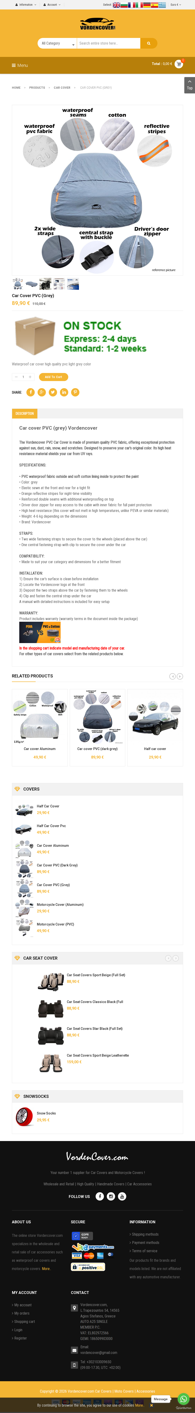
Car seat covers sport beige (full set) (73, 975)
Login (18, 1330)
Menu (22, 65)
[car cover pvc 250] (97, 190)
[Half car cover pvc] (24, 829)
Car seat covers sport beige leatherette (75, 1055)
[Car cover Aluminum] (24, 849)
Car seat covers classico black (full (72, 1002)
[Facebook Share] (30, 392)
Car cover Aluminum (40, 749)
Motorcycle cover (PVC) (55, 924)
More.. (46, 1268)
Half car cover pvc (51, 826)
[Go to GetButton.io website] (183, 1408)
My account (23, 1305)
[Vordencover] (97, 19)
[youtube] (122, 1196)
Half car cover (155, 749)
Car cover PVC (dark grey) (97, 749)
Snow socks (46, 1113)
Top (190, 88)
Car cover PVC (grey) (53, 885)
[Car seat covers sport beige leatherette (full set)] (28, 1062)
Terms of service (144, 1251)
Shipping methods (145, 1234)
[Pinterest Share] (75, 392)
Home (16, 87)
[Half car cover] (24, 809)
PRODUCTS (37, 87)
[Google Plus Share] (42, 392)
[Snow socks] (24, 1116)
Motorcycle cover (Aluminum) (60, 905)
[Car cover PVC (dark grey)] (24, 868)
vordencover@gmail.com (98, 1352)
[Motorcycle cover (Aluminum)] (24, 908)
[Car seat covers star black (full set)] (28, 1036)
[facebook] (100, 1196)
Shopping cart (24, 1321)
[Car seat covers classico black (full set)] (28, 1009)
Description (25, 413)
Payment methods (145, 1242)
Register (20, 1338)
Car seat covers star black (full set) (72, 1029)
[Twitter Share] (53, 392)
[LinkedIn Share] (64, 392)
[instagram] (111, 1196)
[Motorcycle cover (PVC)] (24, 927)
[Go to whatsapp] (184, 1399)
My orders (21, 1313)
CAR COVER (62, 87)
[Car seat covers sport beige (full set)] (28, 982)
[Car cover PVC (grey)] (24, 888)
